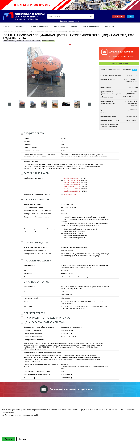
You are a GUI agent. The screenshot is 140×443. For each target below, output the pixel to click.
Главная (6, 26)
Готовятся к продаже (39, 26)
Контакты (109, 26)
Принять (8, 439)
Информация (59, 26)
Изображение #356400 (72, 185)
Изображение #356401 (72, 187)
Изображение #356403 (72, 191)
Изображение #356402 (72, 189)
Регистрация (118, 16)
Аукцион (19, 26)
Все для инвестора (91, 26)
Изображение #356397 (72, 178)
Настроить (23, 439)
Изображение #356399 (72, 182)
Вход (130, 16)
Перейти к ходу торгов (119, 63)
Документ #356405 (70, 194)
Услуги (74, 26)
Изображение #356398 (72, 180)
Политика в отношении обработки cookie (22, 415)
